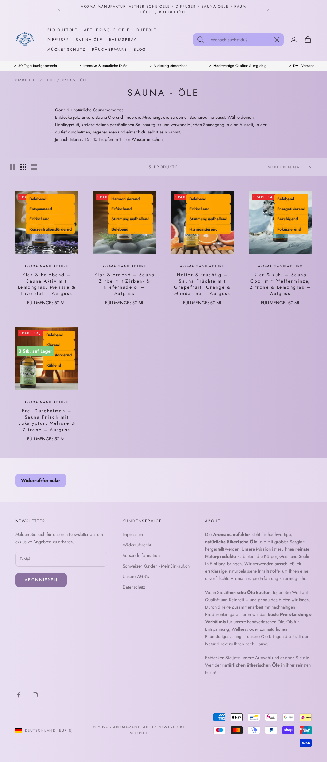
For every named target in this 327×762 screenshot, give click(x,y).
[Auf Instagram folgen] (35, 695)
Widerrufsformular (40, 480)
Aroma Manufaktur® (46, 266)
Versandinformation (141, 555)
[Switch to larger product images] (12, 167)
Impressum (133, 534)
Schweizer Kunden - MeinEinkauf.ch (156, 566)
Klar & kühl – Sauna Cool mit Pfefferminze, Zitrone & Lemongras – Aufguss (280, 284)
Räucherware (109, 49)
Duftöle (146, 30)
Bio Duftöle (62, 30)
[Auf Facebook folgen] (18, 695)
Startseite (26, 80)
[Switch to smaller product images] (23, 167)
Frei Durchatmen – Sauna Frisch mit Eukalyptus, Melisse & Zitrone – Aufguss (46, 420)
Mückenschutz (66, 49)
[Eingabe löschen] (277, 39)
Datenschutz (134, 587)
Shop (50, 80)
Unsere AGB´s (136, 576)
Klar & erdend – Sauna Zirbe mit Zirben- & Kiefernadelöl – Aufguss (125, 284)
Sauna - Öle (75, 80)
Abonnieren (41, 580)
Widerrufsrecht (137, 545)
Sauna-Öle (89, 39)
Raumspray (123, 39)
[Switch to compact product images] (34, 167)
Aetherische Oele (107, 30)
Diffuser (58, 39)
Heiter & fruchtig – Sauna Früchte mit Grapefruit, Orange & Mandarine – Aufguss (202, 284)
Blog (140, 49)
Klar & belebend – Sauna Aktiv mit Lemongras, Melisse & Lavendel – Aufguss (46, 284)
